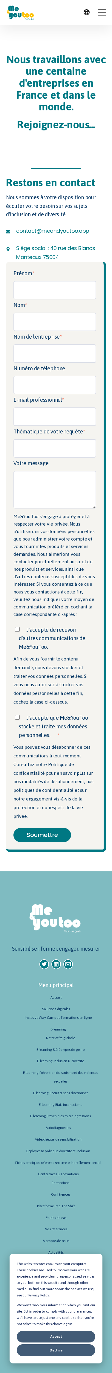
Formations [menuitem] (60, 1183)
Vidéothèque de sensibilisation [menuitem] (58, 1139)
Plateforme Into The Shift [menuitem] (56, 1206)
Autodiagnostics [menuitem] (58, 1128)
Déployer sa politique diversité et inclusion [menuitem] (58, 1151)
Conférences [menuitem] (60, 1194)
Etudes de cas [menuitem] (56, 1218)
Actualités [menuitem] (55, 1252)
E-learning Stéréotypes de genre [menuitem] (60, 1050)
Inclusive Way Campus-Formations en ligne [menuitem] (58, 1018)
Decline (56, 1350)
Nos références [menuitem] (56, 1229)
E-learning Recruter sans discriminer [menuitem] (60, 1093)
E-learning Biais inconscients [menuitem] (60, 1105)
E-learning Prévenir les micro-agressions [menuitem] (60, 1116)
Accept (56, 1336)
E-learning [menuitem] (58, 1029)
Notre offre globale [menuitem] (60, 1038)
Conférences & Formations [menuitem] (58, 1174)
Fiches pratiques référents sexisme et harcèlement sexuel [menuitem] (58, 1163)
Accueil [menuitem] (56, 997)
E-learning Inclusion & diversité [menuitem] (60, 1061)
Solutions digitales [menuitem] (56, 1009)
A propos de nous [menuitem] (56, 1241)
